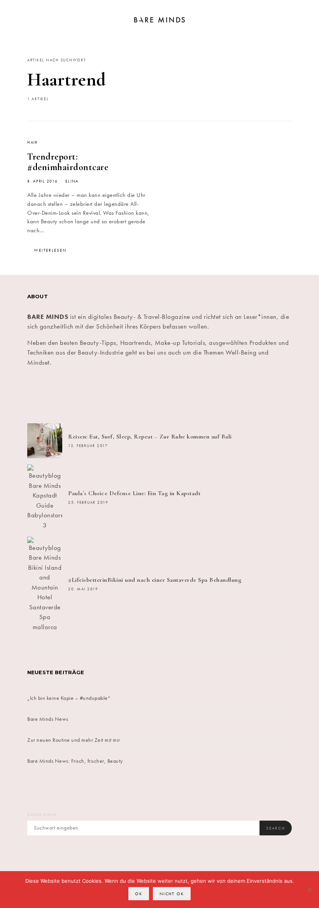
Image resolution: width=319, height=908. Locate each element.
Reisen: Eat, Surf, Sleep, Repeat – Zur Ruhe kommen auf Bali (150, 436)
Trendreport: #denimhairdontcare (67, 162)
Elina (72, 181)
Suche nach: (42, 814)
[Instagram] (137, 395)
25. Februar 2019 (88, 502)
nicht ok (172, 893)
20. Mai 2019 (83, 589)
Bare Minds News (47, 718)
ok (138, 893)
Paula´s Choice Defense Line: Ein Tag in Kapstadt (134, 493)
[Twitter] (93, 395)
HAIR (32, 142)
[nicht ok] (309, 890)
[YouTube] (226, 395)
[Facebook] (48, 395)
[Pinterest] (182, 395)
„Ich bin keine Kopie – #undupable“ (68, 697)
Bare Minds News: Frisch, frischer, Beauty (75, 760)
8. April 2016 (42, 181)
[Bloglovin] (270, 395)
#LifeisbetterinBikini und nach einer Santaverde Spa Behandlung (154, 580)
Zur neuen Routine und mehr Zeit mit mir (73, 739)
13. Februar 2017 (88, 446)
